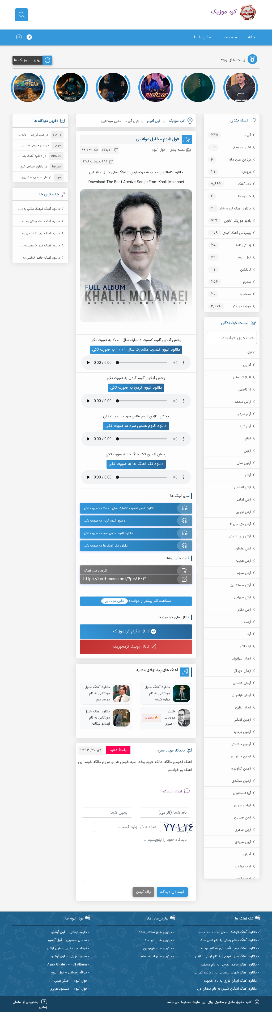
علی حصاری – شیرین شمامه (29, 177)
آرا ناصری (244, 389)
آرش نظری (243, 609)
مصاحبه (230, 37)
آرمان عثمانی (242, 683)
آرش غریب (243, 561)
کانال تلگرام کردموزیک (132, 631)
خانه (251, 37)
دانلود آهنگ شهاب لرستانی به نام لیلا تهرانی (225, 972)
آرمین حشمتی (241, 744)
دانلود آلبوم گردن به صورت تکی (136, 388)
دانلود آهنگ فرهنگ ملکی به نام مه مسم (34, 209)
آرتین (247, 450)
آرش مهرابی (242, 597)
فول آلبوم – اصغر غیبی (70, 981)
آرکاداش (245, 646)
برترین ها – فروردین (157, 948)
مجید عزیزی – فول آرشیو (69, 956)
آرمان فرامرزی (241, 695)
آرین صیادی (242, 817)
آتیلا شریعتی (242, 377)
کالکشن (245, 269)
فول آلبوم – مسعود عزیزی (68, 989)
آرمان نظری (243, 707)
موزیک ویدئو (241, 306)
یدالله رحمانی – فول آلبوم (69, 972)
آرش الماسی (242, 487)
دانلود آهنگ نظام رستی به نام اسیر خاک (34, 221)
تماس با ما (203, 37)
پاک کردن (143, 892)
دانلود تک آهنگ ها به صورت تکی (136, 464)
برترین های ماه (240, 159)
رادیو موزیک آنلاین (237, 221)
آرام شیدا (245, 426)
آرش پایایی (243, 512)
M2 (252, 353)
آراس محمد (243, 402)
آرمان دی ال (242, 671)
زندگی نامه (243, 245)
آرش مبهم (244, 573)
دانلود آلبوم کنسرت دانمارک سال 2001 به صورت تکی (136, 350)
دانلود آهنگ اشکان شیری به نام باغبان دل (227, 989)
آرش (248, 475)
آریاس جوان (242, 805)
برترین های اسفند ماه (156, 956)
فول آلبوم (244, 257)
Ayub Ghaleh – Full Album (67, 964)
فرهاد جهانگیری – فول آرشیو (66, 948)
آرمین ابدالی (242, 720)
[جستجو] (21, 15)
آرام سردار (244, 414)
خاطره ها (244, 196)
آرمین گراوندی (241, 768)
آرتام (248, 438)
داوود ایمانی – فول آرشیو (69, 932)
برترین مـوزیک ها (27, 60)
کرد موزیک (176, 121)
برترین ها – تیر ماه (158, 940)
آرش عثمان (243, 548)
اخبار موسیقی (241, 147)
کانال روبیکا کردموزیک (132, 647)
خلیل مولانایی (114, 601)
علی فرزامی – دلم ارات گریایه (25, 134)
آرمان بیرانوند (241, 658)
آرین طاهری (243, 830)
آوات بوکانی (243, 866)
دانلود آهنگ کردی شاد (235, 208)
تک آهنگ (244, 184)
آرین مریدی (243, 842)
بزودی (246, 172)
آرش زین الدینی (240, 536)
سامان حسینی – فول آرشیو (67, 940)
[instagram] (19, 37)
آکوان (247, 854)
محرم (247, 282)
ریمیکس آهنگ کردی (236, 233)
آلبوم (247, 135)
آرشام (247, 622)
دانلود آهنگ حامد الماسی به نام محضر (34, 257)
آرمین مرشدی (241, 781)
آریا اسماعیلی (242, 793)
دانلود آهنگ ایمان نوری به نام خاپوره (230, 981)
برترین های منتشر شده (155, 932)
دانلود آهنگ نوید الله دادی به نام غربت (35, 233)
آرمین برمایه (242, 732)
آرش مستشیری (240, 585)
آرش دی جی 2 (240, 524)
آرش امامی (243, 499)
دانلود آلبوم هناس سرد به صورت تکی (136, 426)
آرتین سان (244, 463)
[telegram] (29, 37)
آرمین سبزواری (241, 756)
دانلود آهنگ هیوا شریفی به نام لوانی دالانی (32, 245)
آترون (247, 365)
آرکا (249, 634)
